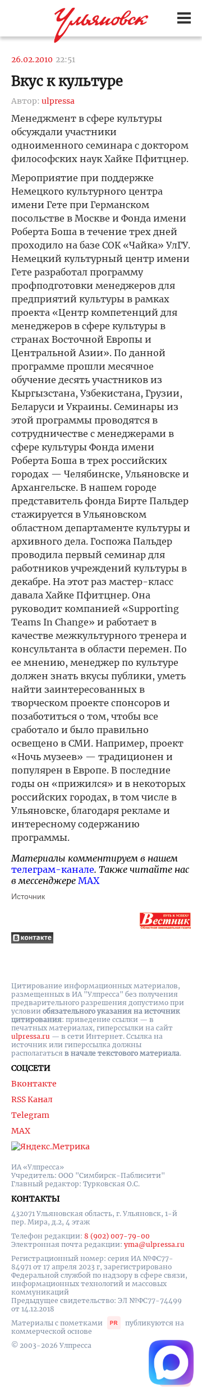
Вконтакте (34, 1084)
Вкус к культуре (67, 81)
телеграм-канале (52, 869)
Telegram (30, 1115)
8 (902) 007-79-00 (117, 1236)
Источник (28, 896)
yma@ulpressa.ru (154, 1244)
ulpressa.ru (30, 1036)
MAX (88, 880)
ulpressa (58, 101)
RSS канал (32, 1099)
